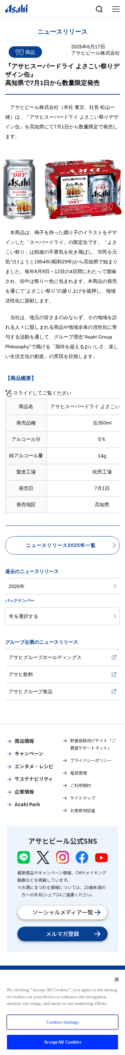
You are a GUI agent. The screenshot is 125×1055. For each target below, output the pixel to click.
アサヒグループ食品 (30, 691)
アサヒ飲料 (21, 674)
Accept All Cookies (62, 1042)
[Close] (116, 979)
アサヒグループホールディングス (45, 657)
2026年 (17, 586)
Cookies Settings (62, 1022)
